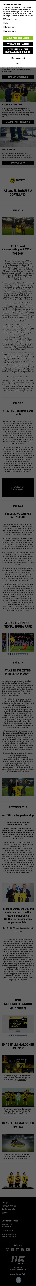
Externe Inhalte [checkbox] (10, 31)
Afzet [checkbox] (7, 23)
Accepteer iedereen (18, 38)
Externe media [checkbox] (10, 27)
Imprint (18, 63)
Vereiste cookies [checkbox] (11, 19)
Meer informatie (17, 58)
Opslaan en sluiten (18, 43)
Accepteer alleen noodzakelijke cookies (18, 50)
